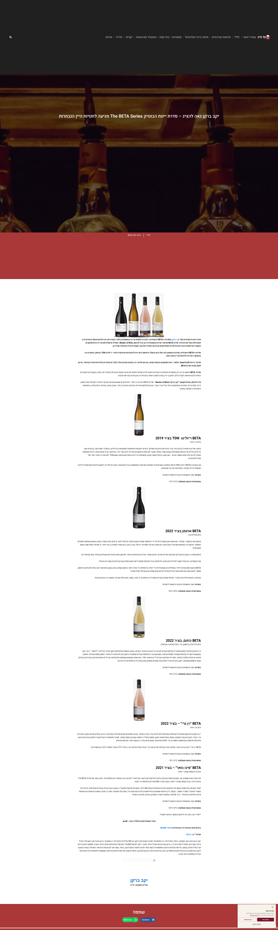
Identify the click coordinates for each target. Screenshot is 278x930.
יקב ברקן (176, 339)
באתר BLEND (166, 828)
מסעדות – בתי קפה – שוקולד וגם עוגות (158, 37)
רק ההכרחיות (248, 920)
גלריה (119, 37)
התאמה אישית (257, 924)
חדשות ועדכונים (221, 37)
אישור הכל (265, 920)
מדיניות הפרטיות (254, 915)
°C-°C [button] (174, 481)
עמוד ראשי (249, 37)
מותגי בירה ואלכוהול (196, 37)
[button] (10, 37)
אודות (109, 37)
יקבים (129, 37)
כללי (237, 37)
